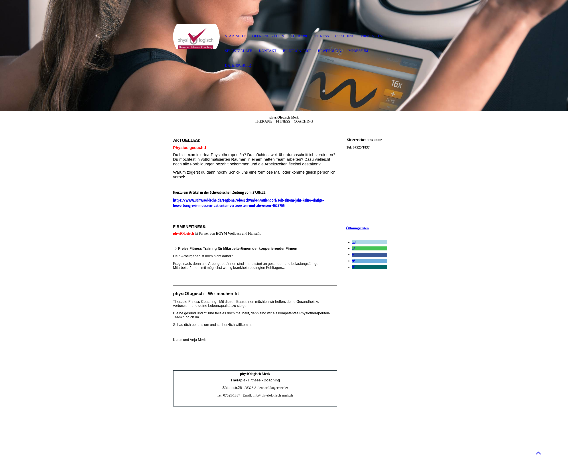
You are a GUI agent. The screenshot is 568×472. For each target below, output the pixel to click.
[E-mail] (353, 242)
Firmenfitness (375, 36)
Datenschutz (238, 65)
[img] (196, 36)
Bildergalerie (297, 51)
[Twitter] (353, 261)
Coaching (345, 36)
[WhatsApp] (353, 248)
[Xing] (353, 267)
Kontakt (267, 51)
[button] (538, 453)
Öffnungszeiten (357, 228)
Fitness (322, 36)
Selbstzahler (238, 51)
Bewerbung (329, 51)
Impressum (357, 51)
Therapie (299, 36)
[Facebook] (353, 254)
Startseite (235, 36)
